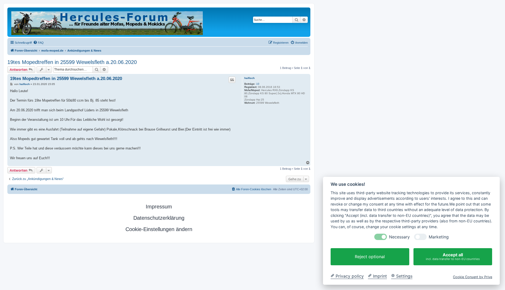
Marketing (439, 236)
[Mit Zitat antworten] (232, 80)
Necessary (399, 236)
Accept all (453, 256)
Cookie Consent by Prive (472, 277)
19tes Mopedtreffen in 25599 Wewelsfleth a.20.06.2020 (72, 62)
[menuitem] (38, 42)
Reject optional (370, 256)
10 (257, 83)
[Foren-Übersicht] (107, 22)
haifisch (249, 78)
